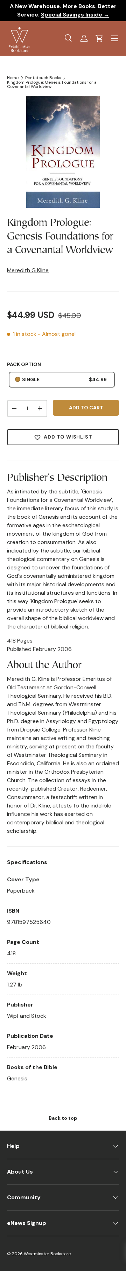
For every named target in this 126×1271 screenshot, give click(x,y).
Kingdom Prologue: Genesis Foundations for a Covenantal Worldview (52, 84)
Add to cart (86, 407)
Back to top (63, 1118)
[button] (99, 38)
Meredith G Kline (28, 270)
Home (13, 78)
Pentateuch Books (43, 78)
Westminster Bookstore (47, 1254)
